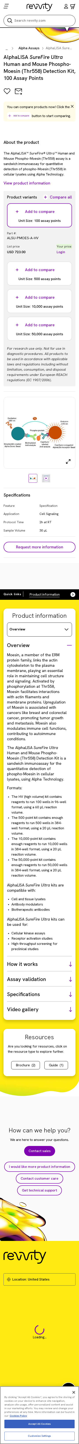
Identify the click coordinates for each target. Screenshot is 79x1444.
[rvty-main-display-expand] (68, 461)
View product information (27, 183)
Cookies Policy (18, 1415)
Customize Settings (39, 1435)
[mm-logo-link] (39, 6)
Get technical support (39, 1190)
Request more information (39, 546)
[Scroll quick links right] (70, 594)
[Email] (18, 94)
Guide (56, 1065)
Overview (17, 629)
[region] (39, 1415)
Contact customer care (39, 1178)
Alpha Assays (29, 48)
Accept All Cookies (39, 1423)
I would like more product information (39, 1166)
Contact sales (40, 1151)
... (7, 48)
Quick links (12, 594)
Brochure (25, 1065)
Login (61, 252)
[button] (66, 7)
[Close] (74, 1392)
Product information (44, 594)
